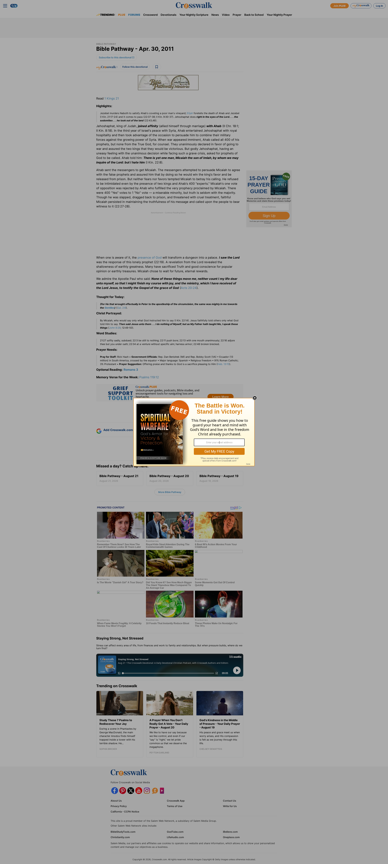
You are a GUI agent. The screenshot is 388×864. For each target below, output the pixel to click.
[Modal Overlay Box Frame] (194, 432)
